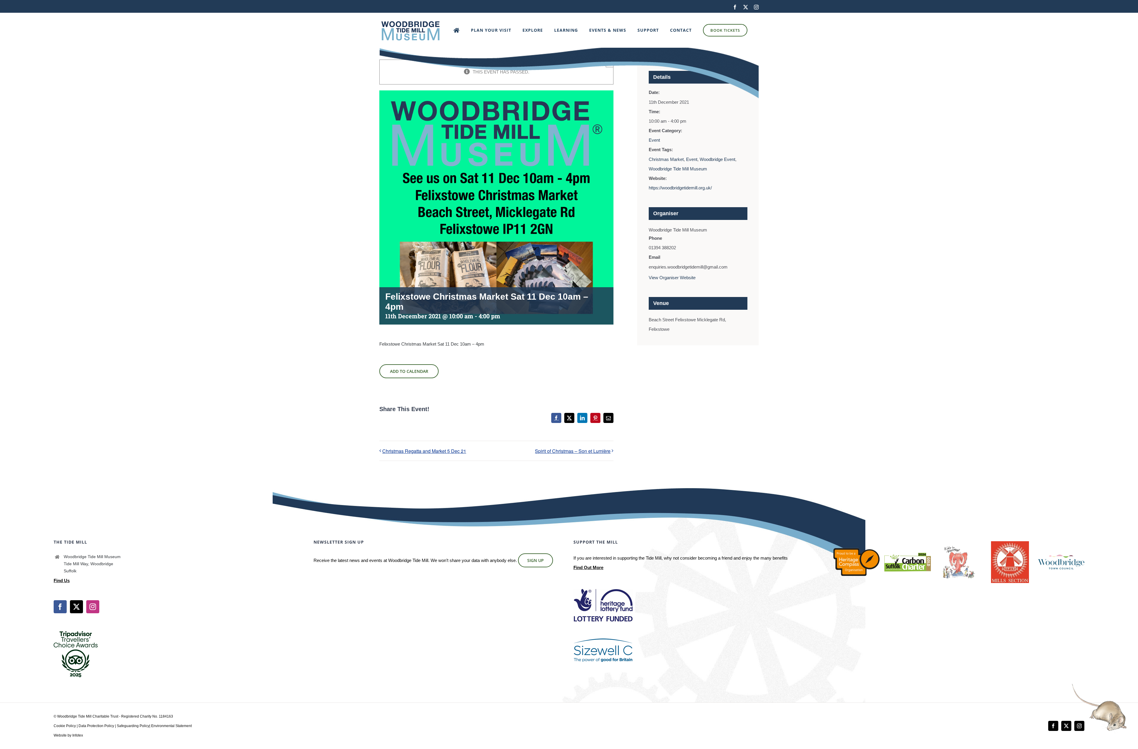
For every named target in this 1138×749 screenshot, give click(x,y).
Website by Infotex (68, 735)
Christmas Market (666, 159)
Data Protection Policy (96, 726)
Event (654, 140)
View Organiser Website (672, 277)
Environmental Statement (171, 726)
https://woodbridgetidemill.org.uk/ (680, 187)
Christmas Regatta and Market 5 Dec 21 (424, 451)
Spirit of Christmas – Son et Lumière (572, 451)
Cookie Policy (65, 726)
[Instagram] (92, 606)
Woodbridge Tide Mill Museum (678, 168)
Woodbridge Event (717, 159)
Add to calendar (409, 371)
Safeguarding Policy (133, 726)
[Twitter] (76, 606)
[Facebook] (60, 606)
